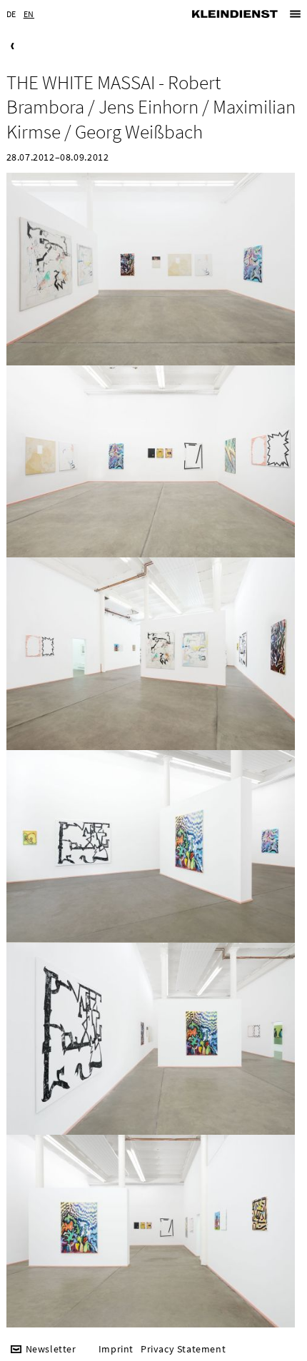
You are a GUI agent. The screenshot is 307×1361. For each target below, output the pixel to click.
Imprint (116, 1349)
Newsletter (51, 1349)
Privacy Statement (183, 1349)
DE (11, 14)
